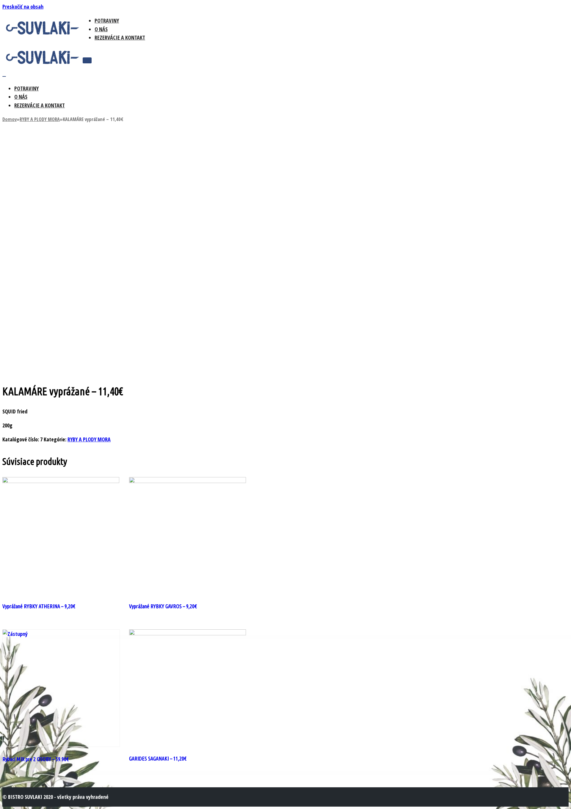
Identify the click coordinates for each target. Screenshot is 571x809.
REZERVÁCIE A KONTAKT (120, 37)
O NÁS (101, 29)
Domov (9, 119)
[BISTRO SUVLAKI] (42, 33)
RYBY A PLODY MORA (40, 119)
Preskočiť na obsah (22, 6)
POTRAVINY (107, 20)
